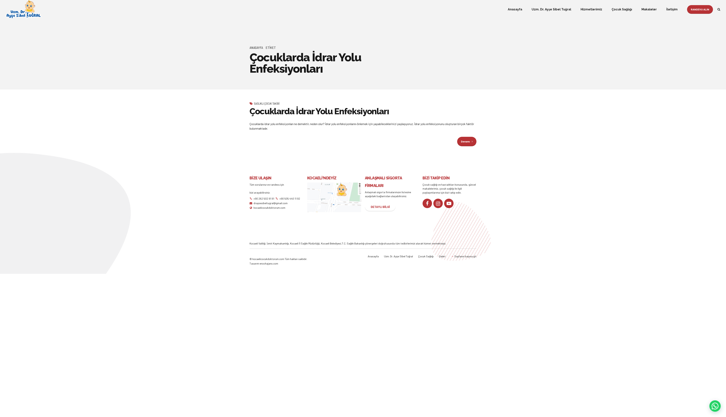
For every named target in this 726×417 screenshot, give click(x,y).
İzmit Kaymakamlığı (278, 243)
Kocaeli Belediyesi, (331, 243)
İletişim (672, 9)
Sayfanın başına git (465, 256)
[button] (715, 406)
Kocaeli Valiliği (257, 243)
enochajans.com (269, 263)
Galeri (442, 256)
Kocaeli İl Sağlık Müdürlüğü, (305, 243)
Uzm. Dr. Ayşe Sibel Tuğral (551, 9)
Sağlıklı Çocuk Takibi (267, 103)
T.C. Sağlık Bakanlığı (353, 243)
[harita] (334, 197)
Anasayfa (515, 9)
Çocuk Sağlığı (622, 9)
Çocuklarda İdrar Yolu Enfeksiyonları (319, 111)
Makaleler (649, 9)
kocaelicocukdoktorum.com (268, 259)
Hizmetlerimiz (591, 9)
